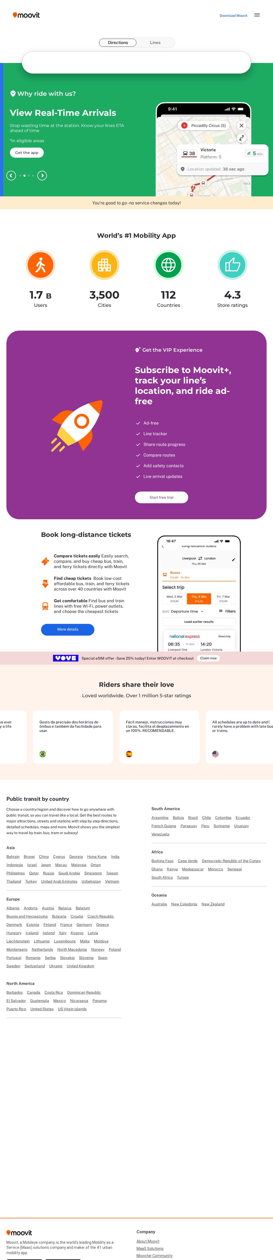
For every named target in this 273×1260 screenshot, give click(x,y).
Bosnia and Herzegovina (27, 916)
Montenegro (16, 949)
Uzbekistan (91, 881)
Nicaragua (79, 1001)
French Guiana (163, 826)
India (115, 856)
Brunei (29, 856)
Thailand (13, 881)
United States (42, 1009)
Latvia (93, 933)
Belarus (64, 908)
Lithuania (42, 941)
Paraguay (188, 826)
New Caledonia (184, 904)
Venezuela (160, 834)
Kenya (172, 869)
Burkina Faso (162, 861)
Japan (46, 865)
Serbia (50, 958)
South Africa (162, 877)
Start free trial (162, 497)
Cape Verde (188, 861)
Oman (96, 865)
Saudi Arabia (69, 873)
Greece (102, 924)
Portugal (13, 958)
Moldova (101, 941)
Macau (61, 865)
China (44, 856)
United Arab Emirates (59, 881)
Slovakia (67, 958)
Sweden (13, 966)
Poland (115, 949)
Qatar (34, 873)
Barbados (14, 992)
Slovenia (86, 958)
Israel (32, 865)
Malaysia (78, 865)
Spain (102, 958)
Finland (49, 924)
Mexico (59, 1001)
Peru (205, 826)
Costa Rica (54, 992)
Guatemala (39, 1001)
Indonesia (14, 865)
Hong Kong (97, 856)
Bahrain (12, 856)
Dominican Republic (84, 992)
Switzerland (35, 966)
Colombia (223, 817)
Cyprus (59, 856)
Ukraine (55, 966)
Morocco (215, 869)
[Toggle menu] (257, 15)
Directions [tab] (118, 42)
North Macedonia (72, 949)
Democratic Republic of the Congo (231, 861)
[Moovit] (19, 1234)
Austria (48, 908)
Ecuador (243, 817)
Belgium (83, 908)
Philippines (15, 873)
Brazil (193, 817)
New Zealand (213, 904)
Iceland (32, 933)
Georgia (76, 856)
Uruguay (241, 826)
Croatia (77, 916)
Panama (100, 1001)
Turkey (31, 881)
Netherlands (42, 949)
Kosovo (77, 933)
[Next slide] (42, 175)
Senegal (234, 869)
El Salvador (16, 1001)
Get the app (23, 152)
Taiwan (112, 873)
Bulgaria (59, 916)
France (66, 924)
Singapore (93, 873)
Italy (62, 933)
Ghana (157, 869)
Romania (33, 958)
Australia (159, 904)
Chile (206, 817)
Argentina (159, 817)
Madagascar (193, 869)
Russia (48, 873)
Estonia (32, 924)
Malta (85, 941)
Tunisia (183, 877)
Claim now (208, 658)
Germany (84, 924)
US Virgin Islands (72, 1009)
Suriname (222, 826)
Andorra (31, 908)
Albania (12, 908)
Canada (33, 992)
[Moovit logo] (26, 15)
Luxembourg (65, 941)
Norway (98, 949)
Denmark (14, 924)
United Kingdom (80, 966)
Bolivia (178, 817)
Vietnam (112, 881)
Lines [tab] (155, 42)
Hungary (13, 933)
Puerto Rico (16, 1009)
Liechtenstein (18, 941)
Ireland (49, 933)
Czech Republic (100, 916)
